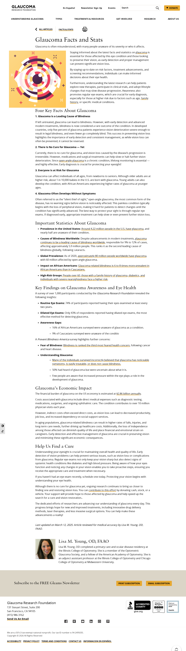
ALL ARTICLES (46, 29)
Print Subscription (129, 583)
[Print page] (84, 29)
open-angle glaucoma (71, 160)
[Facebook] (65, 621)
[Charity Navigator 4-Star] (159, 607)
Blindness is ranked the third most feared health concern (96, 345)
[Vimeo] (74, 621)
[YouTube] (82, 621)
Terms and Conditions (54, 641)
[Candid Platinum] (173, 607)
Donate (173, 8)
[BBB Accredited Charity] (138, 607)
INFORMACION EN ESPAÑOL (97, 641)
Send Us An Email (18, 619)
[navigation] (93, 641)
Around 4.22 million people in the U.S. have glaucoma (112, 229)
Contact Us (75, 641)
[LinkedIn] (91, 621)
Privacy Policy (31, 641)
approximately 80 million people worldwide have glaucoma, (112, 256)
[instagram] (99, 621)
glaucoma (141, 52)
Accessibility (14, 641)
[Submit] (157, 8)
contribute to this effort (102, 490)
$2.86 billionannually (128, 394)
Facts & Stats (66, 29)
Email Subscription (159, 583)
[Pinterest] (107, 621)
